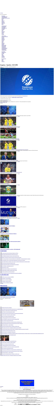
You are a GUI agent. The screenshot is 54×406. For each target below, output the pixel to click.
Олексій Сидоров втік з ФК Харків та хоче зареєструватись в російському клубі (11, 172)
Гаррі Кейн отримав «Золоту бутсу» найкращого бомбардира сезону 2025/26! (10, 327)
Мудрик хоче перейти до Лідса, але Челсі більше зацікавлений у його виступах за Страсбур (12, 260)
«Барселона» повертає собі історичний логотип (6, 320)
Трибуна (3, 43)
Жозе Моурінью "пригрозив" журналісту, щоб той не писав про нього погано (10, 257)
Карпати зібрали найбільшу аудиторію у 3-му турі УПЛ (7, 194)
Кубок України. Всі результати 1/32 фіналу (7, 225)
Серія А (3, 33)
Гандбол (3, 40)
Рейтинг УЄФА (4, 45)
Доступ (3, 34)
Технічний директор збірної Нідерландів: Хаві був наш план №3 (9, 254)
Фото (2, 23)
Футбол (3, 18)
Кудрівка (1, 102)
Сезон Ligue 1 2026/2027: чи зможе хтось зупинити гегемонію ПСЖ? (9, 319)
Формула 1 (3, 57)
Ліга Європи (3, 27)
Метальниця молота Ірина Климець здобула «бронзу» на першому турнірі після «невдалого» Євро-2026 (14, 329)
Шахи (2, 41)
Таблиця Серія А (4, 50)
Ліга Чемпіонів (4, 26)
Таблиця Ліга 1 (4, 49)
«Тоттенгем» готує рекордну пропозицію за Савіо (7, 316)
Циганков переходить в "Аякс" (4, 183)
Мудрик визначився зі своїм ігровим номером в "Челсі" (7, 216)
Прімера (3, 32)
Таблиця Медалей (4, 17)
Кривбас (4, 102)
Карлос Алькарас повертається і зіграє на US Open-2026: (8, 317)
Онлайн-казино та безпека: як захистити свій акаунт (7, 271)
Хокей (3, 21)
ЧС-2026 (3, 29)
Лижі (2, 42)
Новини (3, 44)
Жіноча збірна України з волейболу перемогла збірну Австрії (8, 270)
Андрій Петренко (9, 116)
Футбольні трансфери (5, 36)
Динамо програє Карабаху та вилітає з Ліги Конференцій (10, 249)
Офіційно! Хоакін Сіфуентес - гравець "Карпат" (6, 352)
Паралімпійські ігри (4, 16)
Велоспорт (3, 39)
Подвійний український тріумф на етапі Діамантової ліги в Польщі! (9, 264)
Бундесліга (3, 31)
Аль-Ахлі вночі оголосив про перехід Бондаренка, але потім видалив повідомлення (11, 313)
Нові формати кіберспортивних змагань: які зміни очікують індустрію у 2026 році (11, 323)
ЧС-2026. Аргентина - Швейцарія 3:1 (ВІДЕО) (6, 282)
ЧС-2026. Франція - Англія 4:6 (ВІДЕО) (5, 278)
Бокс (2, 19)
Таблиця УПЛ (4, 46)
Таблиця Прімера (4, 48)
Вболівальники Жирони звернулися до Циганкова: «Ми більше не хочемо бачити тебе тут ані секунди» (14, 149)
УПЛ (2, 30)
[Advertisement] (6, 368)
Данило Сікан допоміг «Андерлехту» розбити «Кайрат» (7, 342)
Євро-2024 (3, 28)
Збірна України (4, 52)
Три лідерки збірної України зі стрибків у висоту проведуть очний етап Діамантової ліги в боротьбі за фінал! (15, 261)
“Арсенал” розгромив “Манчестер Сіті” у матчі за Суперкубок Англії (9, 138)
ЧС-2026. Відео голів (4, 274)
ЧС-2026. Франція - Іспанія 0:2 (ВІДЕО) (5, 281)
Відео (2, 24)
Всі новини (3, 51)
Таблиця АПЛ (4, 47)
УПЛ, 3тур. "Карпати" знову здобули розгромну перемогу (10, 241)
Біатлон (3, 38)
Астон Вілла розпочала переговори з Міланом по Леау (7, 263)
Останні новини (3, 250)
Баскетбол (3, 22)
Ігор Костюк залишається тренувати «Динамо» (8, 233)
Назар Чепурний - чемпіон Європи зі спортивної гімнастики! (8, 310)
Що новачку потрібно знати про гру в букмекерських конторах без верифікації (11, 273)
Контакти (3, 61)
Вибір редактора (3, 285)
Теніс (2, 20)
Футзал (3, 37)
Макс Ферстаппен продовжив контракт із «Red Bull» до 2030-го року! (9, 326)
